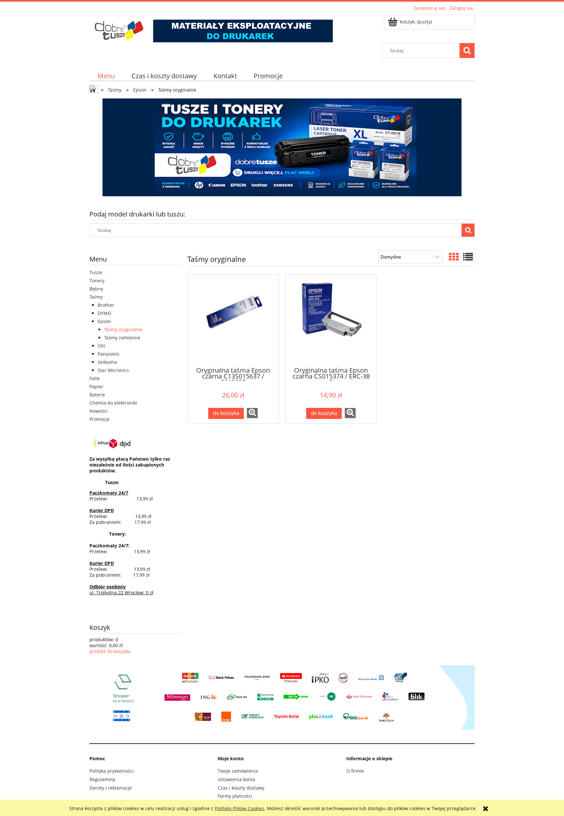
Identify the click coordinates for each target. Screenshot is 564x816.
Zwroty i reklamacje (110, 788)
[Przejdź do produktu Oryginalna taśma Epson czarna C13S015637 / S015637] (233, 320)
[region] (282, 147)
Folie (94, 378)
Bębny (96, 289)
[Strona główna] (213, 28)
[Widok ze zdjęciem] (454, 256)
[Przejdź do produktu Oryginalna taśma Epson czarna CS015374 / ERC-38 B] (331, 320)
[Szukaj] (467, 50)
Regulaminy (102, 779)
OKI (101, 346)
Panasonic (109, 354)
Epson (104, 321)
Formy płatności (235, 796)
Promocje (99, 419)
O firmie (355, 771)
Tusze (95, 272)
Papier (96, 386)
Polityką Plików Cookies (239, 808)
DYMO (104, 313)
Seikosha (107, 362)
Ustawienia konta (236, 779)
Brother (106, 305)
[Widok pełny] (468, 256)
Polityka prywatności (111, 771)
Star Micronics (113, 370)
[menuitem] (106, 75)
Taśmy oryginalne (123, 329)
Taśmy (96, 297)
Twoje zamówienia (238, 771)
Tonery (96, 280)
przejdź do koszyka (110, 651)
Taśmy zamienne (122, 337)
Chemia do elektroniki (113, 403)
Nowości (98, 411)
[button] (252, 413)
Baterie (97, 395)
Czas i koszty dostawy (241, 788)
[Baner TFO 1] (282, 147)
